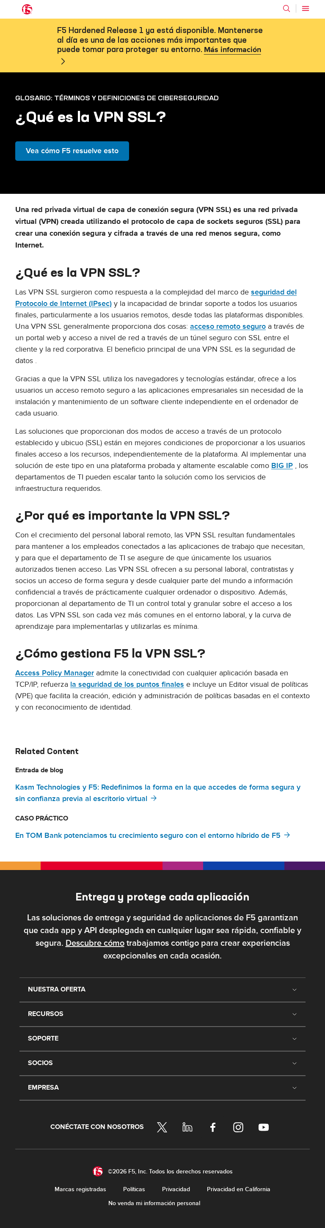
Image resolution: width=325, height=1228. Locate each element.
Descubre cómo (95, 943)
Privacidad (176, 1189)
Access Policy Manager (54, 673)
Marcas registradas (80, 1189)
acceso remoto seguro (228, 326)
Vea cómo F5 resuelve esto (72, 150)
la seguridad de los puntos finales (127, 684)
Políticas (134, 1189)
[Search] (286, 8)
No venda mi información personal (154, 1203)
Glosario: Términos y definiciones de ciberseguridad (117, 98)
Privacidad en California (238, 1189)
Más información (232, 50)
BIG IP (282, 465)
